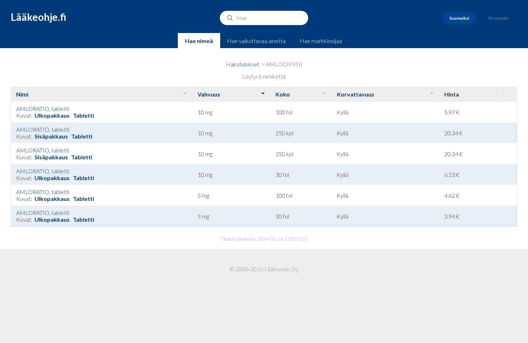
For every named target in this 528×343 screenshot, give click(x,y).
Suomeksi (459, 18)
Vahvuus (209, 94)
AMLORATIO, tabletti (42, 108)
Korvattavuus (355, 94)
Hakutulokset (242, 64)
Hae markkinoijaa (321, 40)
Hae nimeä (199, 40)
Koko (282, 94)
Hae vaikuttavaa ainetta (256, 40)
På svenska (498, 18)
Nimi (22, 94)
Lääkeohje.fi (38, 17)
